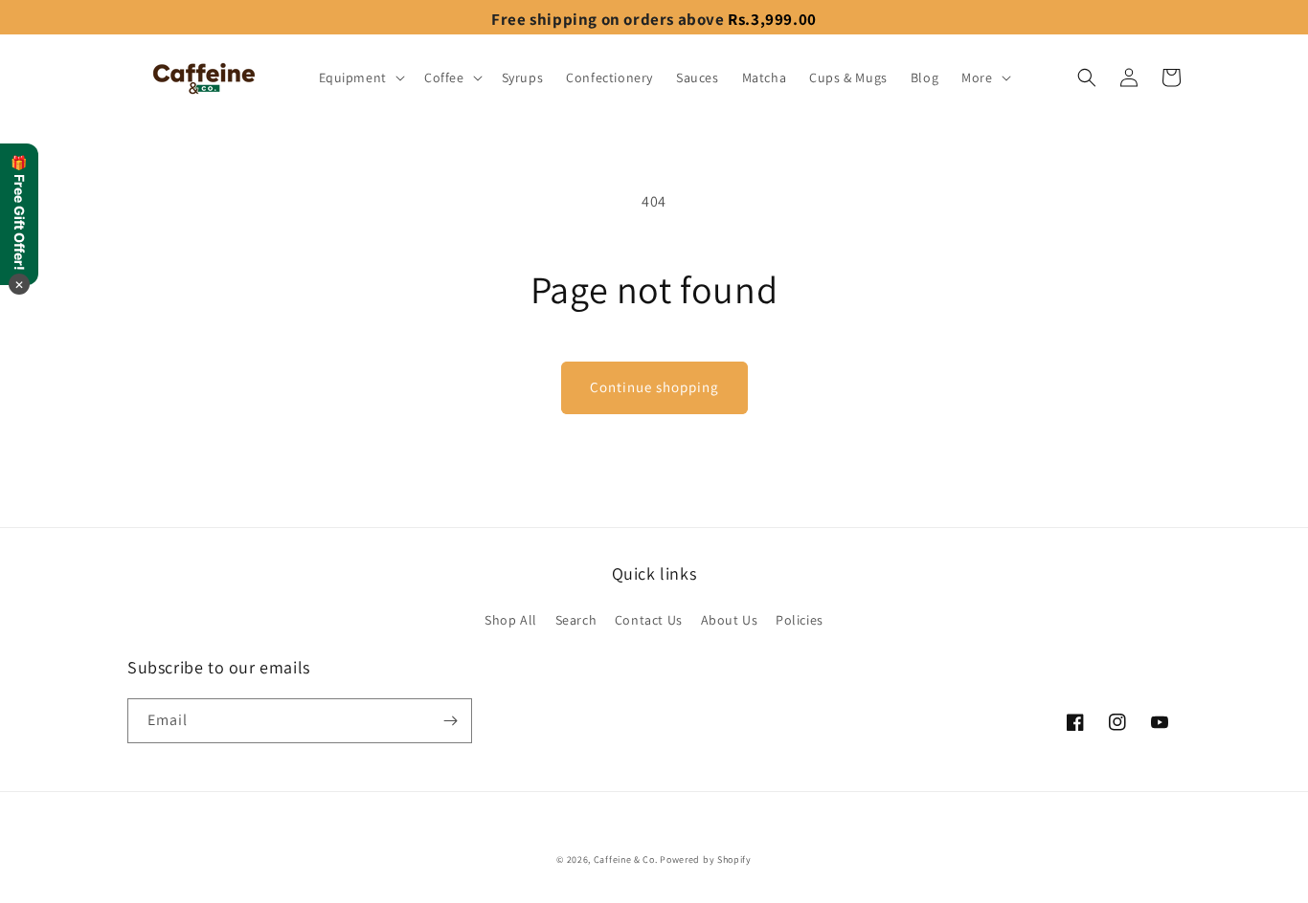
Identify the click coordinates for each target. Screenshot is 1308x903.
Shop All (511, 619)
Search (576, 619)
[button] (360, 77)
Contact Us (649, 619)
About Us (729, 619)
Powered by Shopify (706, 859)
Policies (799, 619)
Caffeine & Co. (626, 859)
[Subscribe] (450, 720)
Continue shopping (654, 387)
